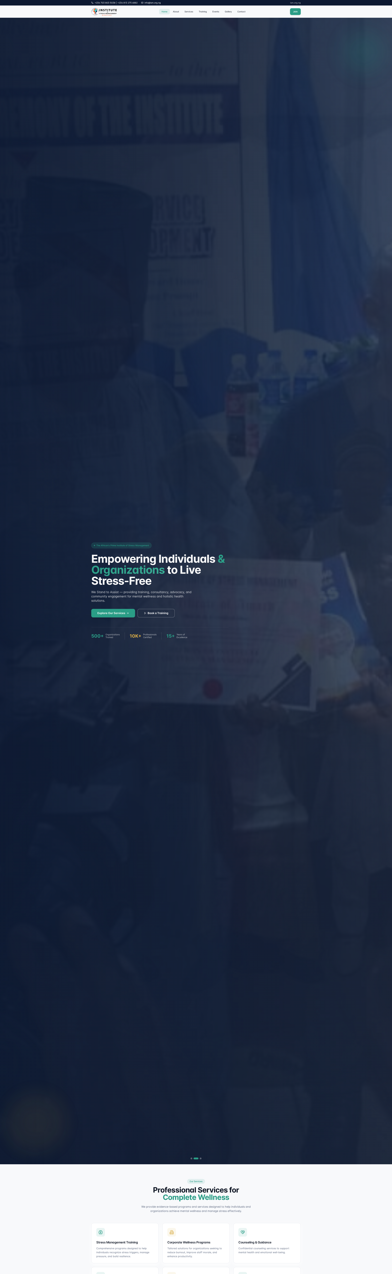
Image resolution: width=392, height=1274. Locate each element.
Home (164, 11)
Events (215, 11)
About (176, 11)
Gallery (228, 11)
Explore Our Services (111, 613)
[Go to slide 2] (194, 1158)
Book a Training (158, 613)
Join (295, 11)
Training (203, 11)
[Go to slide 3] (199, 1158)
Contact (241, 11)
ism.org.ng (295, 2)
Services (189, 11)
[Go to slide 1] (191, 1158)
